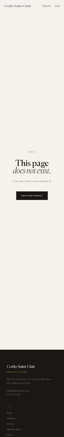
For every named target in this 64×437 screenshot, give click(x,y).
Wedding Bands (14, 429)
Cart (57, 6)
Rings (9, 412)
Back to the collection (32, 195)
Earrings (10, 423)
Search (46, 6)
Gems (9, 434)
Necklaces (11, 418)
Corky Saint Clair (17, 6)
